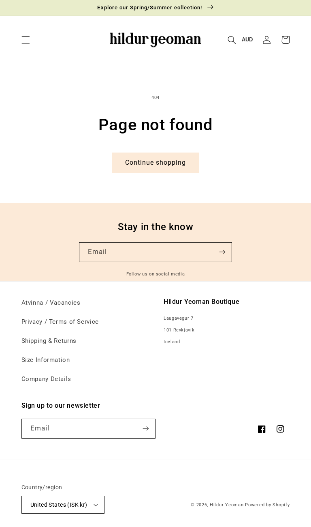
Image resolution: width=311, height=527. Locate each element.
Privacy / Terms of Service (60, 321)
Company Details (46, 379)
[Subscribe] (222, 252)
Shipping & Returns (49, 340)
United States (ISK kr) (58, 504)
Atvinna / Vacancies (51, 302)
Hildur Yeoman (227, 505)
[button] (25, 39)
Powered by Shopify (267, 505)
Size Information (45, 360)
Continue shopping (155, 162)
